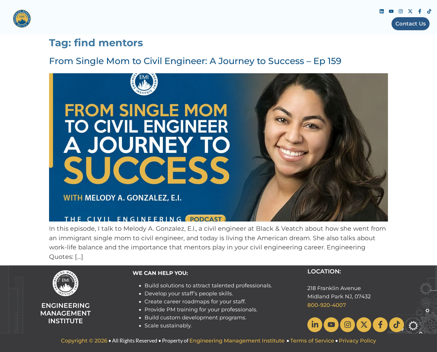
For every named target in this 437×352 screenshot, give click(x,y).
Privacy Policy (357, 340)
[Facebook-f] (420, 11)
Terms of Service (312, 340)
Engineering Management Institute (236, 340)
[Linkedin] (381, 11)
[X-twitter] (410, 11)
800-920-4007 (326, 305)
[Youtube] (391, 11)
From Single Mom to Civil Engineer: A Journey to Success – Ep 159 (195, 60)
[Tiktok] (429, 11)
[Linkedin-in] (314, 324)
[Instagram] (400, 11)
